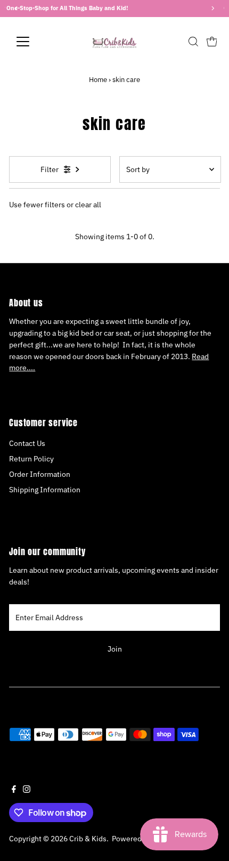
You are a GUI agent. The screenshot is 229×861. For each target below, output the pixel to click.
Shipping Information (44, 489)
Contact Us (27, 443)
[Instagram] (26, 790)
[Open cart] (212, 41)
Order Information (39, 474)
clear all (88, 204)
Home (98, 79)
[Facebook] (14, 790)
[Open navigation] (34, 41)
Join (115, 649)
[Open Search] (193, 41)
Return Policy (31, 459)
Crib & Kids (88, 838)
